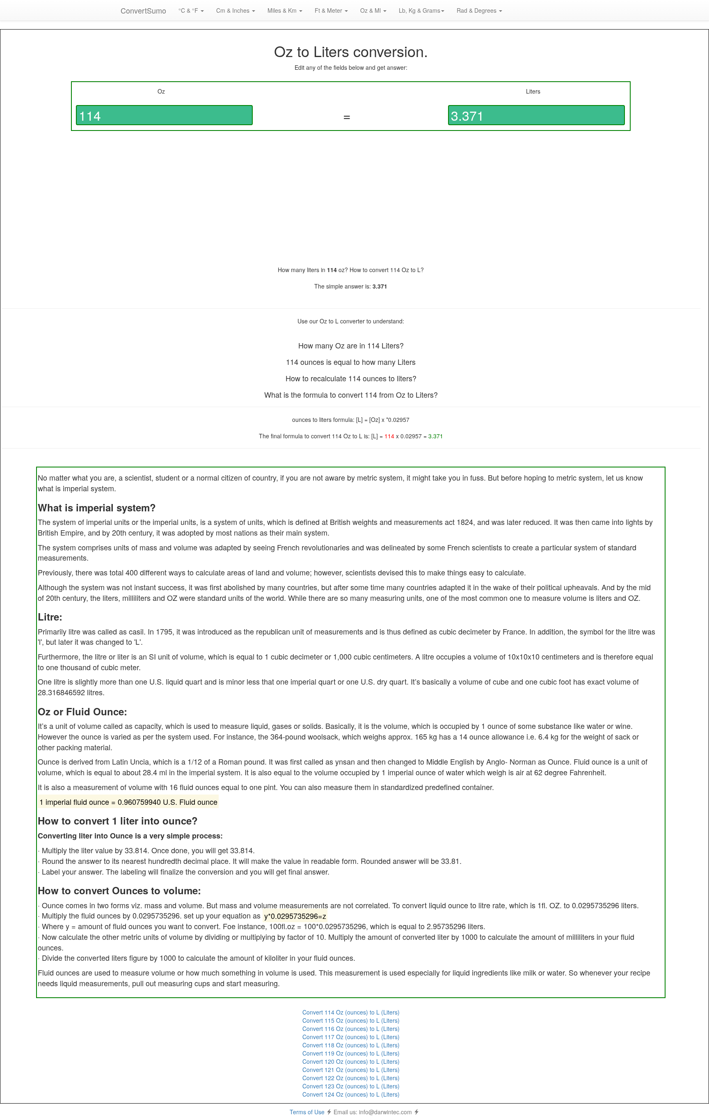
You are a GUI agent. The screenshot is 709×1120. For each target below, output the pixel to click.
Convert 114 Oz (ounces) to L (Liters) (351, 1012)
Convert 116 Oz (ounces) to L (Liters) (351, 1028)
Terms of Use (307, 1112)
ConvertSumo (143, 10)
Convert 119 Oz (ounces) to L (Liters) (351, 1053)
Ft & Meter (329, 10)
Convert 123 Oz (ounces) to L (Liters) (351, 1086)
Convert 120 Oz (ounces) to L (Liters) (351, 1061)
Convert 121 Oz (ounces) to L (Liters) (351, 1069)
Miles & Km (283, 10)
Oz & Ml (371, 10)
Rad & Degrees (477, 10)
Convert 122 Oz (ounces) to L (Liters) (351, 1078)
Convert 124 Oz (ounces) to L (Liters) (351, 1094)
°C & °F (189, 10)
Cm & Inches (233, 10)
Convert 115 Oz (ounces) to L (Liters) (351, 1020)
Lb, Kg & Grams (419, 10)
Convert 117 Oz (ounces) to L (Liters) (351, 1037)
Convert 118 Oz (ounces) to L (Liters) (351, 1045)
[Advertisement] (351, 198)
